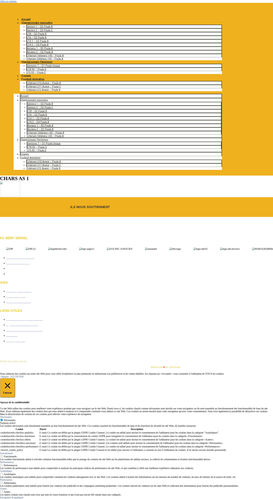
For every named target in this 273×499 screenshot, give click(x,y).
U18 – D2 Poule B (36, 33)
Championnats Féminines (36, 61)
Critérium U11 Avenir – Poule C (44, 86)
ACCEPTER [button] (17, 376)
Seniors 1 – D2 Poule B (40, 26)
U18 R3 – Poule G (36, 69)
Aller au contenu (8, 1)
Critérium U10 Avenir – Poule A (44, 82)
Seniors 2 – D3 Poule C (40, 30)
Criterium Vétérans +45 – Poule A (45, 55)
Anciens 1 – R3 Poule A (40, 48)
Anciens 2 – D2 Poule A (40, 52)
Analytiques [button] (6, 471)
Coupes (26, 75)
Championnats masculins (36, 22)
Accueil (25, 19)
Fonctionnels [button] (6, 453)
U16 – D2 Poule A (36, 37)
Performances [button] (7, 462)
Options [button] (5, 376)
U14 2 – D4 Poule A (38, 44)
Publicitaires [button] (6, 479)
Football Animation (32, 79)
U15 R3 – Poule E (36, 72)
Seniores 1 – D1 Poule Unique (43, 65)
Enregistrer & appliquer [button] (11, 497)
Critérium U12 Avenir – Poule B (43, 89)
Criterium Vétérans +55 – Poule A (44, 58)
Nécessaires (9, 420)
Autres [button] (3, 488)
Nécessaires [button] (6, 417)
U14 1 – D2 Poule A (38, 41)
